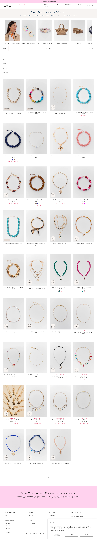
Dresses (59, 4)
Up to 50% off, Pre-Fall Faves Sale (48, 1)
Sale (31, 4)
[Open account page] (89, 5)
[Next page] (53, 477)
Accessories (78, 4)
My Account (52, 515)
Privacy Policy (60, 530)
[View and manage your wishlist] (87, 5)
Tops (52, 4)
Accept (71, 534)
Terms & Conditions (34, 533)
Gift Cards (7, 525)
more (17, 500)
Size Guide (7, 523)
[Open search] (84, 5)
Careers (30, 520)
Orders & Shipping (9, 520)
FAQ (6, 515)
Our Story (31, 515)
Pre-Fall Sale (23, 4)
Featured (45, 4)
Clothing (68, 4)
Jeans (37, 4)
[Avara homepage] (7, 532)
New (14, 4)
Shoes (47, 6)
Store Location (32, 523)
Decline (86, 534)
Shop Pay (7, 528)
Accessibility (26, 533)
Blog (30, 525)
